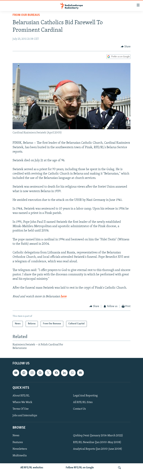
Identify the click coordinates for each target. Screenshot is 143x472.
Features (18, 442)
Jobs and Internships (25, 415)
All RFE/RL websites (31, 467)
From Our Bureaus (26, 15)
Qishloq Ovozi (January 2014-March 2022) (98, 435)
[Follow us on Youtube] (16, 373)
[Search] (119, 467)
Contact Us (79, 409)
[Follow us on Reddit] (24, 373)
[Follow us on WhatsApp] (72, 373)
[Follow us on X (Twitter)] (48, 373)
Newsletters (20, 449)
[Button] (126, 46)
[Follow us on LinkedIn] (64, 373)
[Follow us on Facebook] (56, 373)
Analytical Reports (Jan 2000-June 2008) (97, 449)
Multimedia (20, 455)
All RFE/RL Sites (83, 402)
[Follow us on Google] (40, 373)
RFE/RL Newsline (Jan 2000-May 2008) (97, 442)
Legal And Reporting (85, 395)
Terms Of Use (21, 409)
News (16, 435)
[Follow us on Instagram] (32, 373)
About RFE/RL (21, 395)
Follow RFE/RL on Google (80, 467)
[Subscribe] (80, 373)
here (64, 296)
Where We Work (22, 402)
